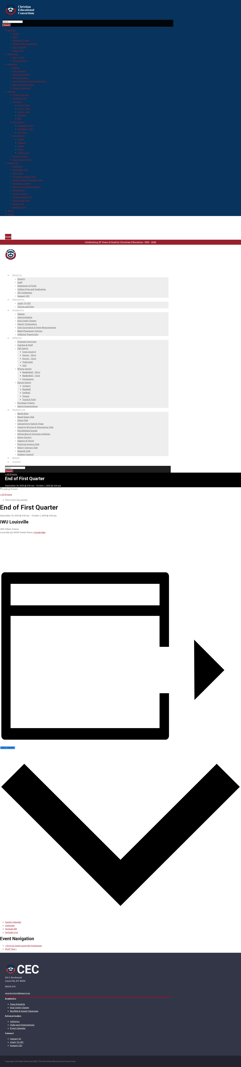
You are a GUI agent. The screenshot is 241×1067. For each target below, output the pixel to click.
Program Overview (21, 95)
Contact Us (15, 1038)
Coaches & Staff (20, 98)
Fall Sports (17, 102)
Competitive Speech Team (24, 177)
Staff (15, 37)
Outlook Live (11, 932)
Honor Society (19, 190)
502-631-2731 (38, 221)
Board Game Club (20, 170)
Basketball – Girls (25, 129)
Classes (16, 68)
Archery (21, 139)
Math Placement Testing (23, 85)
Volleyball (22, 115)
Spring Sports (19, 136)
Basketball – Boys (26, 126)
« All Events (11, 474)
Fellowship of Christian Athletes (27, 187)
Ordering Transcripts (21, 88)
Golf (19, 119)
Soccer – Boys (24, 109)
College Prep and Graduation (25, 44)
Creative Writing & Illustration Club (27, 180)
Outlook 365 (11, 929)
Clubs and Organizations (22, 1025)
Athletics (11, 91)
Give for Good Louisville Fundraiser (23, 945)
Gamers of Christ (20, 194)
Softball (21, 146)
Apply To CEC (18, 57)
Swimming (22, 132)
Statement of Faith (21, 40)
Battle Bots (17, 166)
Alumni (10, 211)
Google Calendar (13, 922)
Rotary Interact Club (21, 200)
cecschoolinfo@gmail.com (18, 221)
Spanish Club (18, 204)
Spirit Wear (15, 232)
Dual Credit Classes (21, 74)
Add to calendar (7, 747)
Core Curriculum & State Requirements (29, 81)
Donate (8, 236)
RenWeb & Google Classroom (24, 1011)
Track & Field (23, 153)
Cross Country (24, 105)
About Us (12, 30)
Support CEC (18, 51)
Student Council (19, 207)
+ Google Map (39, 532)
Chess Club (18, 173)
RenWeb (13, 229)
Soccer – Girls (24, 112)
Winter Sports (19, 122)
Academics (12, 64)
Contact (11, 214)
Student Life (13, 163)
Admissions (13, 54)
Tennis (20, 149)
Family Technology (21, 78)
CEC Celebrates (19, 47)
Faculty (16, 34)
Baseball (21, 143)
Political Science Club (22, 197)
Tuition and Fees (20, 61)
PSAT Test (11, 949)
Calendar (14, 226)
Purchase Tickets (20, 156)
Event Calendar (17, 1028)
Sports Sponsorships (22, 160)
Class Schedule (19, 71)
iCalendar (10, 925)
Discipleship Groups (21, 183)
